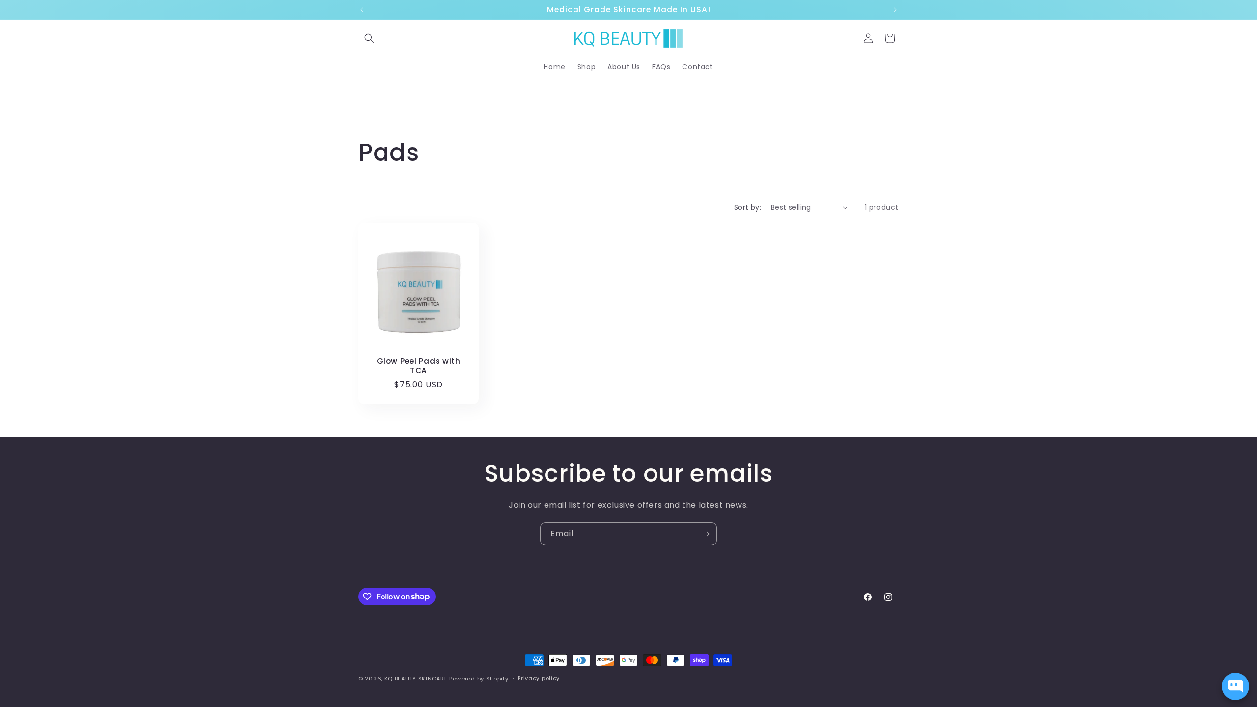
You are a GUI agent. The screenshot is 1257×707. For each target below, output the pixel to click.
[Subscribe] (705, 533)
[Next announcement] (895, 9)
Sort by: (747, 207)
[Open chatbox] (1235, 686)
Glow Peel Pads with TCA (419, 366)
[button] (369, 38)
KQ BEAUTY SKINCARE (416, 678)
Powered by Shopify (479, 678)
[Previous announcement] (362, 9)
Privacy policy (539, 678)
